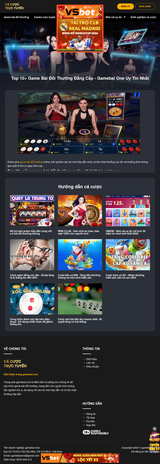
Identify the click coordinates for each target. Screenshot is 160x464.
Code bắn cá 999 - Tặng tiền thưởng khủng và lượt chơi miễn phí (79, 276)
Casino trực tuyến (45, 17)
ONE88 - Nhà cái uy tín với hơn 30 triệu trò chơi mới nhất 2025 (125, 232)
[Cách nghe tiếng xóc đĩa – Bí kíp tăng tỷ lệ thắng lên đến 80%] (32, 255)
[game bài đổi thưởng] (14, 6)
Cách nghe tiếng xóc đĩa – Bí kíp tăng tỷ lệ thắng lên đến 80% (32, 276)
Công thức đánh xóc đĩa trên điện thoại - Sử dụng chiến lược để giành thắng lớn (31, 321)
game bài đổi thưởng (31, 162)
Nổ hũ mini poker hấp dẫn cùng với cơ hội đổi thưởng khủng (31, 232)
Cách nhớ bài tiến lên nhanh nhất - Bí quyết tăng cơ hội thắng (80, 320)
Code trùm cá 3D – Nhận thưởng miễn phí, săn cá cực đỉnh (125, 276)
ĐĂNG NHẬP (145, 6)
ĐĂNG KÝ (125, 6)
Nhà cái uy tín (114, 17)
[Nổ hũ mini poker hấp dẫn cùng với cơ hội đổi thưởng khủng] (32, 211)
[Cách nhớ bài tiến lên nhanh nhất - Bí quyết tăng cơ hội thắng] (80, 299)
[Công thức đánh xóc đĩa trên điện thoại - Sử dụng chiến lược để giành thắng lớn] (32, 299)
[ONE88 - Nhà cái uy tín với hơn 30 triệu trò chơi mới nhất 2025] (128, 211)
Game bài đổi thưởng (16, 17)
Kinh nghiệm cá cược (143, 17)
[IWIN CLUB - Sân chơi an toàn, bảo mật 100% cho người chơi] (80, 211)
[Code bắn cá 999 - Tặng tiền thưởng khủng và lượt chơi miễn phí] (80, 255)
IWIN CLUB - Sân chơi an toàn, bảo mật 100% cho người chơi (78, 232)
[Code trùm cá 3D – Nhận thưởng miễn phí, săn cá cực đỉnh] (128, 255)
